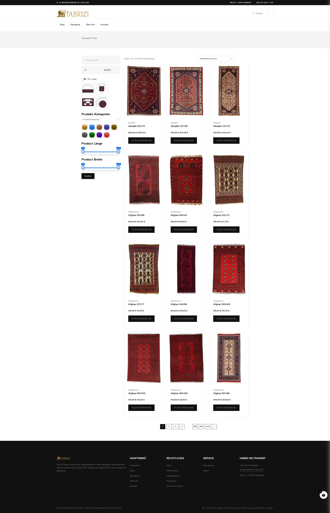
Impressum (171, 481)
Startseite (85, 38)
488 (195, 426)
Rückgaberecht (174, 476)
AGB (169, 465)
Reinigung (134, 476)
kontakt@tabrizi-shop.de (251, 469)
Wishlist (259, 13)
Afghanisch (133, 212)
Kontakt (133, 486)
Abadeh (131, 122)
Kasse (206, 470)
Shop (132, 470)
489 (201, 426)
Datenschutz (172, 470)
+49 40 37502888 (249, 465)
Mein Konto (208, 465)
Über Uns (134, 481)
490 (208, 426)
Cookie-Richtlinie (175, 486)
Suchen (88, 176)
